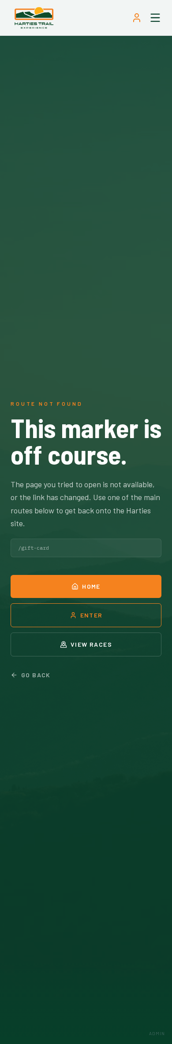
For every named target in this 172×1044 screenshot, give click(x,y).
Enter (91, 615)
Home (91, 586)
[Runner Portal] (136, 17)
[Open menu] (155, 18)
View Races (91, 644)
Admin (157, 1033)
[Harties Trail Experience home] (34, 18)
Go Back (36, 675)
